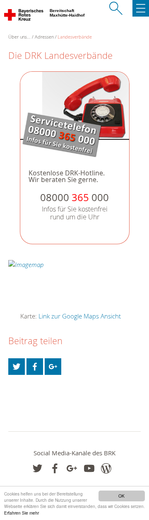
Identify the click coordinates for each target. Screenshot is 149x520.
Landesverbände (75, 37)
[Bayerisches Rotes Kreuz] (24, 16)
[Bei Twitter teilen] (16, 366)
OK (121, 496)
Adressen (44, 37)
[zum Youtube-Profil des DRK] (89, 468)
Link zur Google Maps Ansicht (79, 316)
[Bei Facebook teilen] (34, 366)
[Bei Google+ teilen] (53, 366)
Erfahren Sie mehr (21, 513)
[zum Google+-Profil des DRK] (72, 468)
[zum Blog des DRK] (106, 468)
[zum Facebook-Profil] (37, 468)
